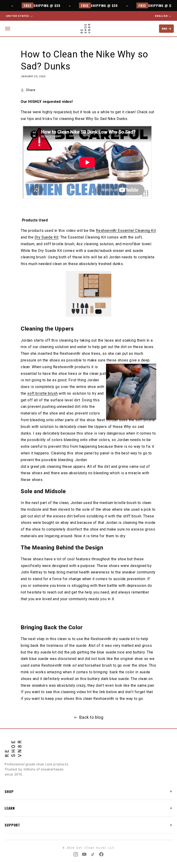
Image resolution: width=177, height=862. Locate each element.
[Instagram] (76, 854)
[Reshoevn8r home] (85, 29)
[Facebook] (101, 854)
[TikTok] (93, 854)
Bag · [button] (166, 28)
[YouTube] (84, 854)
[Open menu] (7, 28)
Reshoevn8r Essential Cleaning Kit (126, 230)
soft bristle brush (42, 393)
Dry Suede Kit (47, 237)
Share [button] (30, 90)
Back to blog (91, 717)
